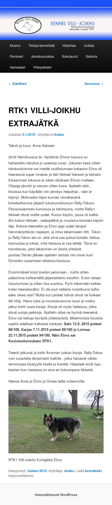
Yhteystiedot (42, 67)
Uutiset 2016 (37, 470)
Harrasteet (17, 67)
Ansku (59, 134)
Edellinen (17, 83)
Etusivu (15, 45)
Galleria (91, 56)
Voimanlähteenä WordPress (56, 494)
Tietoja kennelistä (42, 45)
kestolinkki (93, 470)
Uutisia (89, 45)
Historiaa (69, 45)
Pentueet (16, 56)
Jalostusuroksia (42, 56)
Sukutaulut (70, 56)
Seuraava (94, 83)
